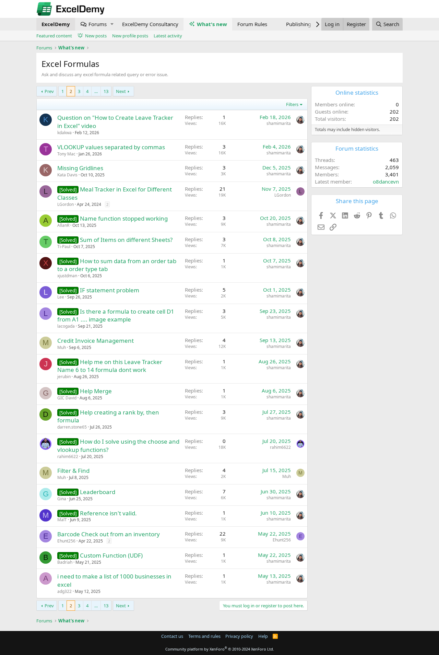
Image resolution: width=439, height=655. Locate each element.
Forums (97, 24)
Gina (61, 499)
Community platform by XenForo (219, 649)
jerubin (64, 376)
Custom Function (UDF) (111, 555)
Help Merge (96, 391)
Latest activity (168, 36)
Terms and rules (204, 636)
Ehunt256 (66, 541)
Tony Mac (66, 154)
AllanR (63, 225)
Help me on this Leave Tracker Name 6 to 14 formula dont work (109, 366)
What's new (212, 24)
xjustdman (67, 276)
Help (263, 636)
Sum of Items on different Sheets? (126, 240)
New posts (96, 36)
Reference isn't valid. (108, 513)
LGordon (65, 204)
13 (106, 91)
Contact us (172, 636)
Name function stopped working (124, 218)
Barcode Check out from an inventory (108, 534)
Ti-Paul (63, 246)
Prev (49, 91)
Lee (60, 297)
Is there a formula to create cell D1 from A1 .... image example (115, 315)
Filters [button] (292, 104)
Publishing (298, 24)
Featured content (54, 36)
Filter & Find (73, 471)
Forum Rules (252, 24)
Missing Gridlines (80, 168)
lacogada (66, 326)
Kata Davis (67, 175)
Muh (61, 347)
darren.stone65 (72, 427)
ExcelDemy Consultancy (150, 24)
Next (121, 91)
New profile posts (130, 36)
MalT (62, 520)
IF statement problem (109, 290)
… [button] (96, 91)
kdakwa (64, 133)
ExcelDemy (55, 24)
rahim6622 (67, 456)
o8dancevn (386, 181)
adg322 (64, 591)
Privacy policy (239, 636)
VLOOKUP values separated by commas (111, 147)
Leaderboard (97, 492)
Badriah (64, 562)
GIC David (66, 398)
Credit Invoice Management (95, 340)
